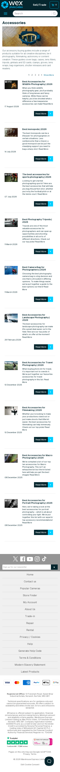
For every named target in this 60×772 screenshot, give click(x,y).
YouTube (30, 558)
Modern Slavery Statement (30, 664)
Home (30, 574)
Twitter (15, 558)
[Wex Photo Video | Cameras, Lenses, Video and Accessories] (12, 5)
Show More (49, 75)
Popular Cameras (30, 588)
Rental (30, 630)
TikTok (44, 558)
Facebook (22, 558)
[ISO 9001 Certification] (42, 742)
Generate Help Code (30, 650)
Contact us (30, 581)
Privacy (26, 754)
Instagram (37, 558)
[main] (30, 281)
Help (30, 643)
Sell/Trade (39, 4)
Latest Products (30, 671)
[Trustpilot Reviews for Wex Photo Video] (17, 742)
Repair (30, 623)
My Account (30, 602)
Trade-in (30, 616)
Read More (48, 104)
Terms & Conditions (30, 657)
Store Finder (30, 595)
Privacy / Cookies (30, 637)
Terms (33, 754)
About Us (30, 609)
